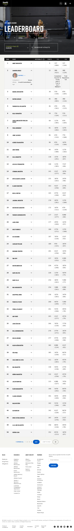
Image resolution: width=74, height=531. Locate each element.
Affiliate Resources (17, 467)
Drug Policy (5, 461)
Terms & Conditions (5, 526)
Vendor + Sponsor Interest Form (17, 482)
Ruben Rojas (40, 512)
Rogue (39, 463)
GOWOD (39, 482)
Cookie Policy (22, 526)
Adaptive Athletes (16, 460)
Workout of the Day (29, 463)
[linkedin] (68, 527)
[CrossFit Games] (5, 3)
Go (55, 442)
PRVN (38, 492)
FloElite (39, 510)
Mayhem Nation (41, 501)
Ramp (38, 497)
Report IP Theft (43, 526)
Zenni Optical (40, 474)
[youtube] (64, 527)
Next (36, 442)
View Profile (20, 75)
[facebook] (55, 527)
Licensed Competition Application (17, 487)
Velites (39, 465)
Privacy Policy (14, 526)
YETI (38, 467)
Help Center (17, 491)
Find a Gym (28, 466)
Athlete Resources (17, 463)
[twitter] (58, 527)
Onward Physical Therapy (39, 488)
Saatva (39, 472)
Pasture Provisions (40, 479)
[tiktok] (71, 527)
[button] (70, 3)
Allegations (5, 463)
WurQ (38, 499)
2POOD (39, 470)
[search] (61, 3)
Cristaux (39, 494)
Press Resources (17, 471)
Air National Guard (40, 460)
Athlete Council (18, 478)
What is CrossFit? (28, 460)
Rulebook (4, 459)
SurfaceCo (40, 485)
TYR (38, 508)
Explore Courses (28, 469)
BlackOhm (40, 503)
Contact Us (17, 493)
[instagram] (61, 527)
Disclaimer (30, 526)
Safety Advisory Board (18, 475)
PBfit (38, 476)
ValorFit (39, 506)
